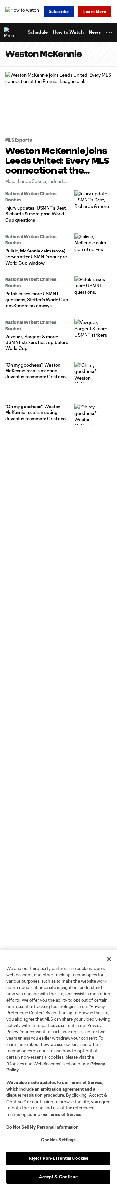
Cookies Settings (58, 1139)
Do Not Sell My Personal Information (42, 1127)
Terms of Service (86, 1082)
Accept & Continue (58, 1176)
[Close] (109, 959)
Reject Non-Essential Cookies (59, 1158)
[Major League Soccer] (10, 32)
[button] (109, 32)
